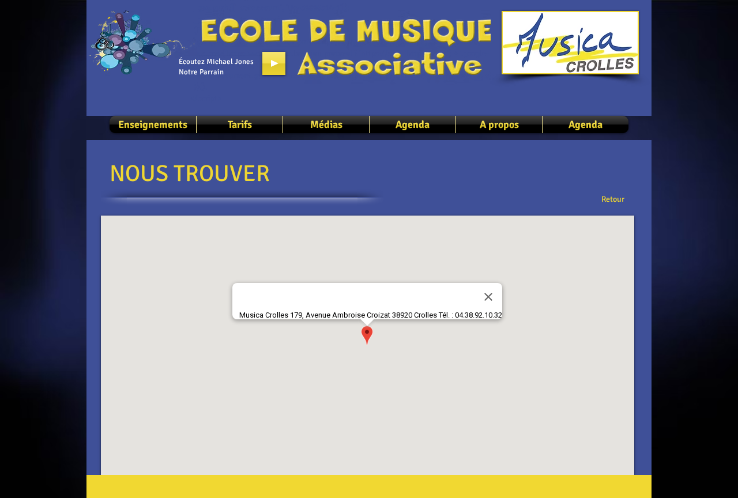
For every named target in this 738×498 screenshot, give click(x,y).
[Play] (273, 63)
